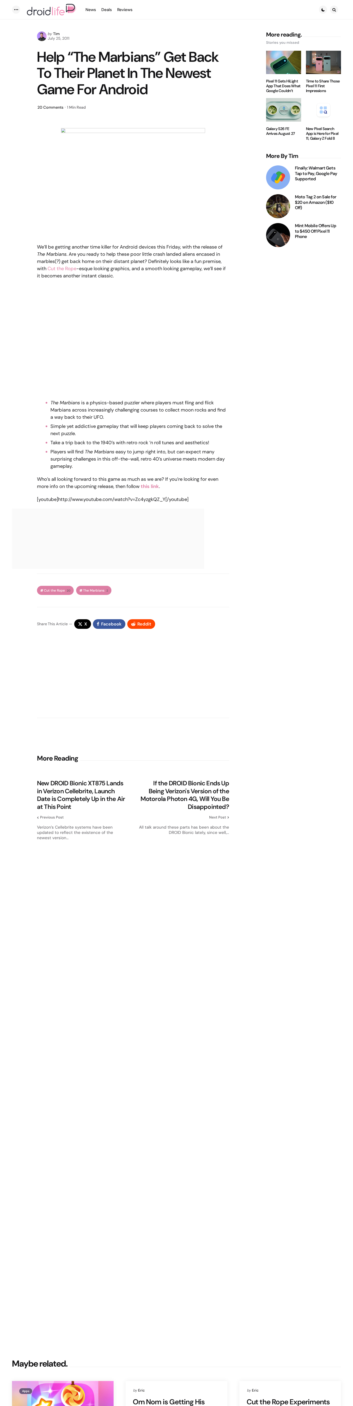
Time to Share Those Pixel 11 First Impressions (323, 86)
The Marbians (95, 590)
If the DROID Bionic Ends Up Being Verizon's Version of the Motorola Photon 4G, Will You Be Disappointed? (184, 795)
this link (150, 486)
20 (50, 107)
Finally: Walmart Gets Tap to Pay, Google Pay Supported (316, 173)
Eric (141, 1390)
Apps (25, 1391)
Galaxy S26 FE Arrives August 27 (280, 131)
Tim (56, 33)
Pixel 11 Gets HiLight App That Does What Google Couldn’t (283, 86)
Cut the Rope (62, 268)
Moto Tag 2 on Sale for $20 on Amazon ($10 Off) (315, 202)
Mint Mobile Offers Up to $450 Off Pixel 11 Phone (315, 231)
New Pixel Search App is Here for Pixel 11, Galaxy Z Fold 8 (322, 133)
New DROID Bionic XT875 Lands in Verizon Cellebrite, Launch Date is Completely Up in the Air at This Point (81, 795)
